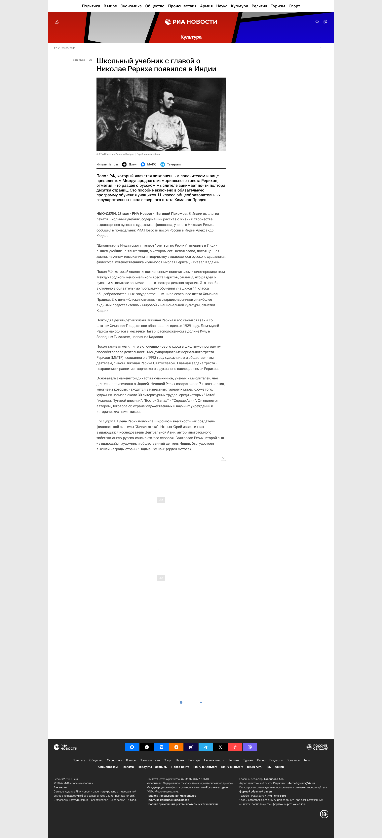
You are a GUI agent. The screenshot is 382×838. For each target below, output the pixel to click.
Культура (194, 760)
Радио (261, 760)
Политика (79, 760)
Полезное (293, 760)
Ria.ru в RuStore (232, 767)
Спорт (168, 760)
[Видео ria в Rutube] (191, 747)
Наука (180, 760)
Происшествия (150, 760)
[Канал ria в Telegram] (206, 747)
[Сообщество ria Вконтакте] (161, 747)
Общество (96, 760)
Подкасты (276, 760)
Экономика (114, 760)
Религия (233, 760)
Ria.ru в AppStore (205, 767)
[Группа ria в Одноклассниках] (176, 747)
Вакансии (60, 787)
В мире (131, 760)
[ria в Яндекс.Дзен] (147, 747)
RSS (268, 767)
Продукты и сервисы (152, 767)
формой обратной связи (255, 791)
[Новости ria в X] (220, 747)
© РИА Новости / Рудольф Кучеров (115, 154)
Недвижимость (214, 760)
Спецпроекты (108, 767)
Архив (279, 767)
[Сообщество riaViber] (250, 747)
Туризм (248, 760)
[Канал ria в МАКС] (132, 747)
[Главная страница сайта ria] (191, 22)
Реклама (128, 767)
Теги (307, 760)
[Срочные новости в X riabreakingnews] (235, 747)
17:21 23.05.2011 (65, 48)
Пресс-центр (180, 767)
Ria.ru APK (254, 767)
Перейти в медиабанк (148, 154)
